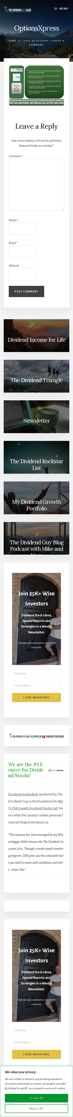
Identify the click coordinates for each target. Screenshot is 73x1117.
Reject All (36, 1108)
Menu (64, 8)
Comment (16, 156)
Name (13, 220)
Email (13, 243)
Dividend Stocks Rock (23, 794)
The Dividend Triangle (36, 380)
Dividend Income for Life (36, 339)
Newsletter (36, 420)
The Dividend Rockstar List (36, 464)
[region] (36, 1091)
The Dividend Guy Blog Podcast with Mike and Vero (36, 548)
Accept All (36, 1098)
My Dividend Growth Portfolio (36, 505)
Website (14, 265)
